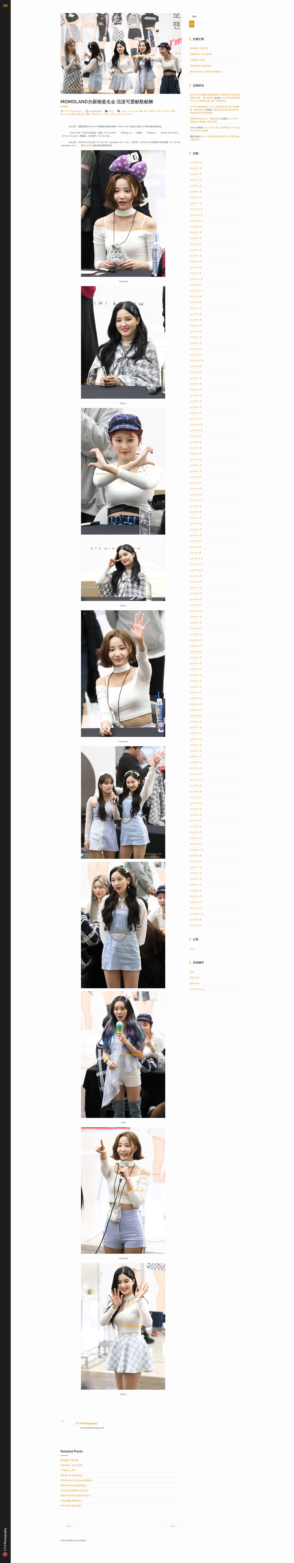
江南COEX (96, 114)
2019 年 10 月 (196, 640)
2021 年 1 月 (195, 552)
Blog (111, 111)
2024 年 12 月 (196, 279)
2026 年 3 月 (196, 191)
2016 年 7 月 (196, 867)
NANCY (159, 111)
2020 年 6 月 (196, 593)
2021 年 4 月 (196, 535)
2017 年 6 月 (196, 803)
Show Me (65, 114)
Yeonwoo (127, 114)
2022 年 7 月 (196, 448)
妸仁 (146, 111)
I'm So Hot (133, 111)
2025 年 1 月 (196, 273)
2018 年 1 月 (196, 762)
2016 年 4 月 (196, 884)
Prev (69, 1526)
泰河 (173, 111)
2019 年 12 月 (196, 628)
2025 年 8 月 (196, 232)
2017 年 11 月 (196, 774)
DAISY (167, 111)
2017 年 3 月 (196, 820)
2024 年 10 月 (196, 290)
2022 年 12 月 (196, 418)
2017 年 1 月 (196, 832)
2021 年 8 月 (196, 512)
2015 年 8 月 (196, 925)
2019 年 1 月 (196, 692)
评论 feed (194, 983)
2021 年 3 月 (196, 541)
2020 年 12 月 (196, 558)
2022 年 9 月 (196, 436)
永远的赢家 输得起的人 (71, 1500)
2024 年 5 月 (196, 319)
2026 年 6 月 (196, 174)
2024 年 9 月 (196, 296)
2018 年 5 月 (196, 739)
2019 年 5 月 (196, 669)
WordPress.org (197, 989)
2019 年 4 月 (196, 675)
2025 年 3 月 (196, 261)
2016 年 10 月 (196, 849)
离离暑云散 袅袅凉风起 (71, 1475)
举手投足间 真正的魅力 (71, 1505)
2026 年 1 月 (196, 203)
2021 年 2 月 (196, 547)
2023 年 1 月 (196, 413)
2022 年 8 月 (196, 442)
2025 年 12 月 (196, 209)
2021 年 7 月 (196, 518)
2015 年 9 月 (196, 919)
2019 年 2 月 (196, 686)
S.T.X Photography (73, 111)
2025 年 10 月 (196, 220)
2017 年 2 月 (196, 826)
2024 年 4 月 (196, 325)
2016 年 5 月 (196, 879)
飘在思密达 (87, 145)
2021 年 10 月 (196, 500)
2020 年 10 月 (196, 570)
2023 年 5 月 (196, 389)
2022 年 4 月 (196, 465)
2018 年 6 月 (196, 733)
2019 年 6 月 (196, 663)
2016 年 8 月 (196, 861)
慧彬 (88, 114)
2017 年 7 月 (196, 797)
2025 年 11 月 (196, 215)
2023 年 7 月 (196, 378)
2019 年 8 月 (196, 651)
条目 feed (194, 977)
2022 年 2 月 (196, 477)
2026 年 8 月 (196, 162)
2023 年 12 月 (196, 349)
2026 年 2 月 (196, 197)
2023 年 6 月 (196, 384)
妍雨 (152, 111)
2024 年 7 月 (196, 308)
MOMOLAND (115, 114)
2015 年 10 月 (196, 914)
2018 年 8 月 (196, 721)
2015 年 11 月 (196, 908)
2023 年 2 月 (196, 407)
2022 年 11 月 (196, 424)
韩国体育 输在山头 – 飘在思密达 (205, 118)
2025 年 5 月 (196, 250)
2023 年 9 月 (196, 366)
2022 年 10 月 (196, 430)
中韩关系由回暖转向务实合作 (74, 1490)
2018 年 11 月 (196, 704)
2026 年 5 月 (196, 180)
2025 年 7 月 (196, 238)
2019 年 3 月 (196, 681)
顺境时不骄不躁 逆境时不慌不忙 (75, 1495)
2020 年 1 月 (196, 622)
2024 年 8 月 (196, 302)
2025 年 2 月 (196, 267)
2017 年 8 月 (196, 791)
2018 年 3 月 (196, 750)
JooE (124, 111)
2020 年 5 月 (196, 599)
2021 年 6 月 (196, 523)
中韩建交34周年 (68, 1470)
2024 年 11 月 (196, 285)
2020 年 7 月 (196, 587)
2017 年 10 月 (196, 780)
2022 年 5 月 (196, 459)
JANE (105, 114)
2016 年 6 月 (196, 873)
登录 (192, 971)
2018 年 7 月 (196, 727)
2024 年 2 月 (196, 337)
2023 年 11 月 (196, 354)
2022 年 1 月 (196, 483)
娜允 (73, 114)
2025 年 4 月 (196, 255)
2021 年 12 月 (196, 488)
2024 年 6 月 (196, 314)
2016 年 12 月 (196, 838)
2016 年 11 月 (196, 844)
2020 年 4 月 (196, 605)
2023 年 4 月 (196, 395)
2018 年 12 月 (196, 698)
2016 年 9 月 (196, 855)
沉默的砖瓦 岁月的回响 (71, 1465)
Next (172, 1526)
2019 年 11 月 (196, 634)
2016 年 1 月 (196, 896)
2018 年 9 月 (196, 716)
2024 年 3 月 (196, 331)
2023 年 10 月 (196, 360)
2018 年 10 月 (196, 710)
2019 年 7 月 (196, 657)
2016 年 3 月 (196, 890)
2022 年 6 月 (196, 453)
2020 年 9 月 (196, 576)
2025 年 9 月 (196, 226)
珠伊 (141, 111)
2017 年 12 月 (196, 768)
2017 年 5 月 (196, 809)
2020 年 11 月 (196, 564)
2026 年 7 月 (196, 168)
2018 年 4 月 (196, 745)
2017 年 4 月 (196, 815)
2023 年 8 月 (196, 372)
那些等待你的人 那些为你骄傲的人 (76, 1480)
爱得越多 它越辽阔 (69, 1460)
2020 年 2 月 (196, 617)
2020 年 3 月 (196, 611)
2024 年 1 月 (196, 343)
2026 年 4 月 (196, 186)
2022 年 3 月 (196, 471)
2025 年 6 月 (196, 244)
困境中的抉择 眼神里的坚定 (73, 1485)
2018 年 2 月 (196, 756)
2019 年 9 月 (196, 646)
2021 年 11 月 (196, 494)
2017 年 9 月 (196, 785)
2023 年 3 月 (196, 401)
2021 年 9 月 (196, 506)
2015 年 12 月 (196, 902)
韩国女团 (80, 114)
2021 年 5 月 (196, 529)
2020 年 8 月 (196, 582)
